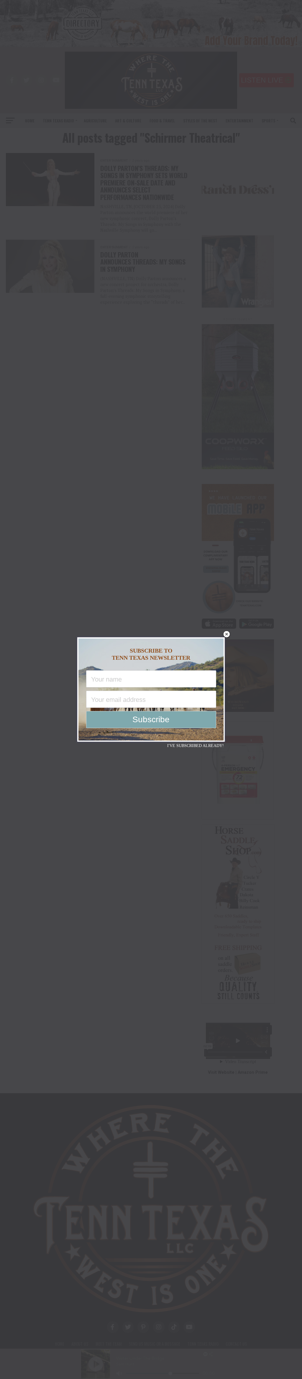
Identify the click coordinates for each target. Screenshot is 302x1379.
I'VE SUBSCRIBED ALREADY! (195, 745)
